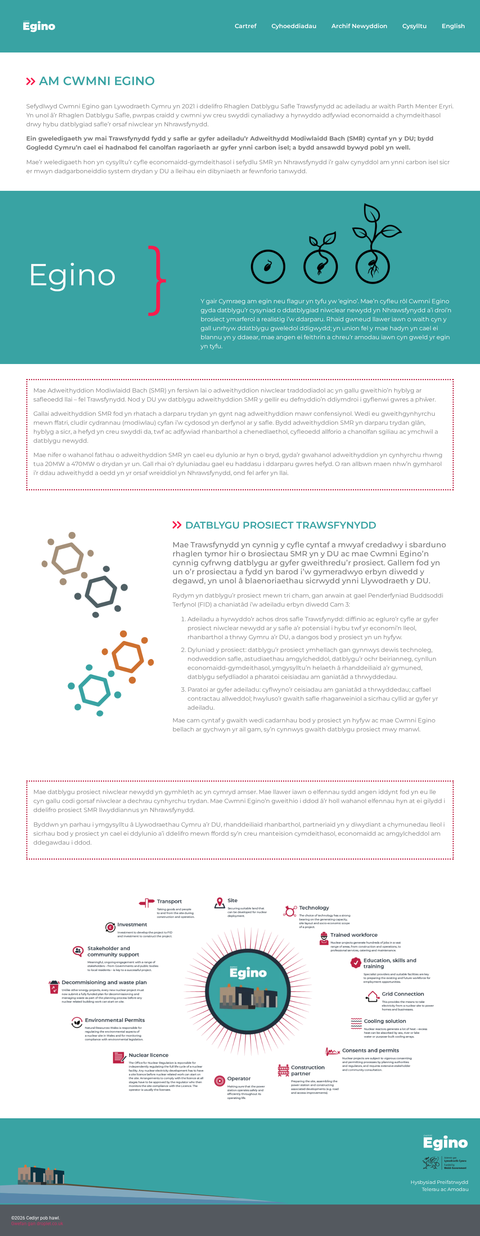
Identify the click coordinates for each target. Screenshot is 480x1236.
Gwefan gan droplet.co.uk (37, 1223)
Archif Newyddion (359, 26)
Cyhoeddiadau (294, 26)
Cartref (245, 26)
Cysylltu (414, 26)
